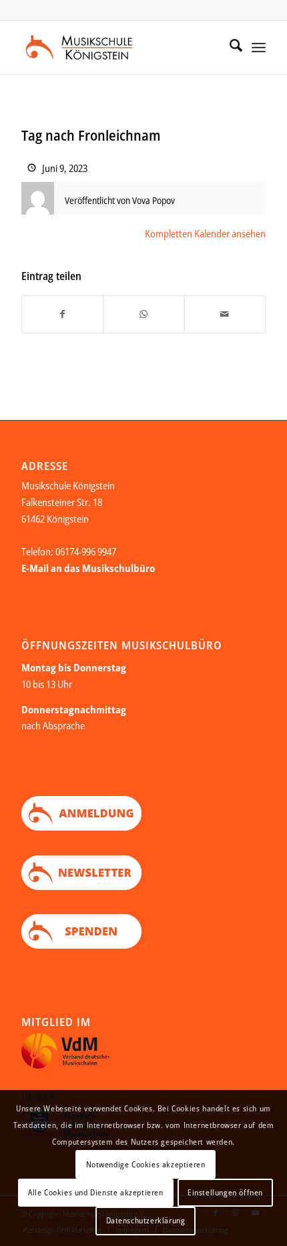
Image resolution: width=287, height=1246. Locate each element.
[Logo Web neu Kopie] (118, 47)
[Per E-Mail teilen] (225, 314)
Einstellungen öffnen (225, 1192)
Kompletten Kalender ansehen (205, 233)
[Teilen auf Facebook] (62, 314)
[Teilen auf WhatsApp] (143, 314)
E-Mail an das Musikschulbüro (88, 568)
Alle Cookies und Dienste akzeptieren (96, 1192)
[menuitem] (229, 47)
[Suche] (229, 47)
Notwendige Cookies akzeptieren (146, 1164)
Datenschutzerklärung (146, 1220)
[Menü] (259, 47)
